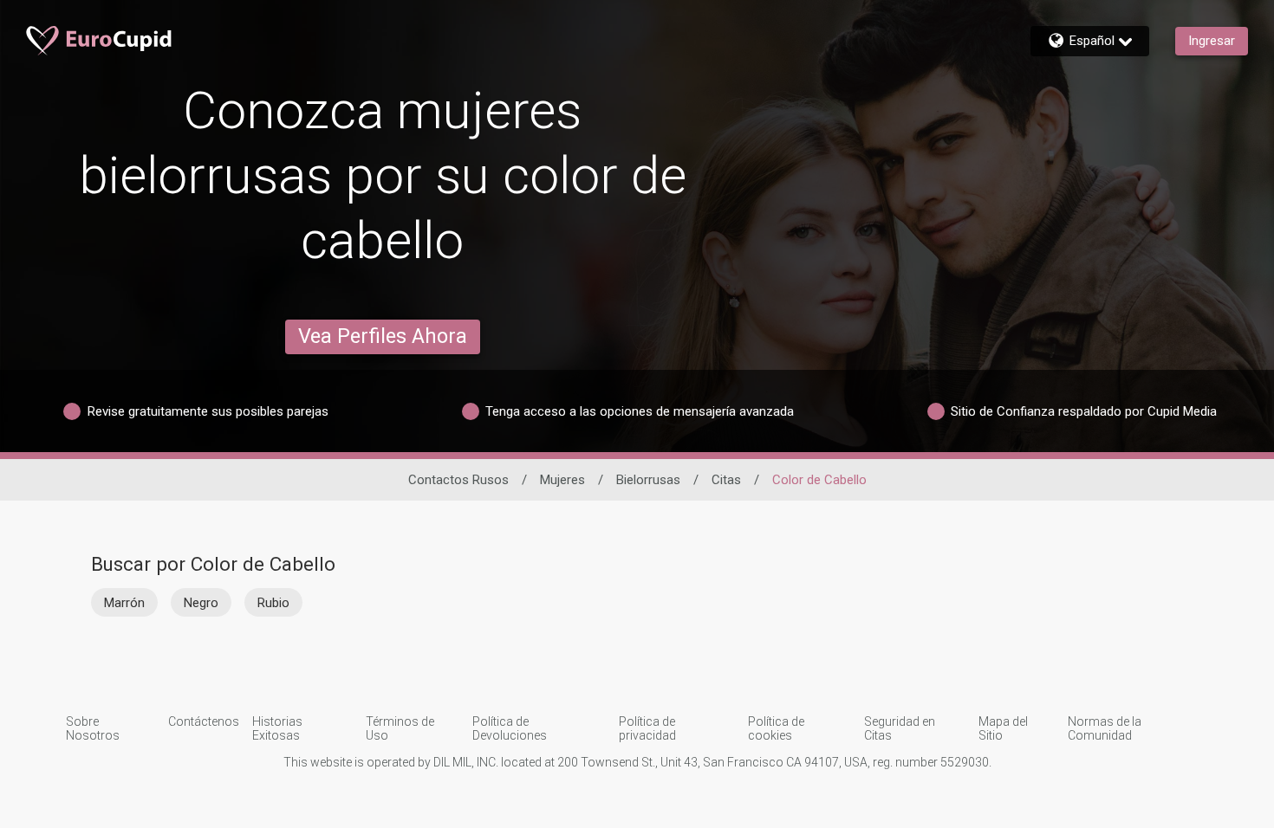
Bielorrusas (648, 480)
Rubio (273, 603)
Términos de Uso (400, 728)
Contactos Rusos (458, 480)
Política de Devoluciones (509, 728)
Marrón (124, 603)
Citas (726, 480)
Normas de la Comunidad (1104, 728)
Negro (201, 603)
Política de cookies (776, 728)
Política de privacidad (647, 728)
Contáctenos (203, 721)
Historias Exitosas (277, 728)
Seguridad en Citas (899, 728)
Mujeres (562, 480)
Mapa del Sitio (1003, 728)
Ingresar (1211, 41)
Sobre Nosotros (93, 728)
